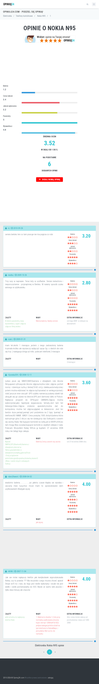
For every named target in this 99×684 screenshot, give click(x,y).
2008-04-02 (27, 476)
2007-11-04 (21, 571)
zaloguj (50, 678)
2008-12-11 (27, 375)
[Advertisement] (49, 63)
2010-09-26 (18, 228)
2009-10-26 (22, 275)
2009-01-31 (21, 339)
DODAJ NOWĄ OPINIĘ (51, 179)
